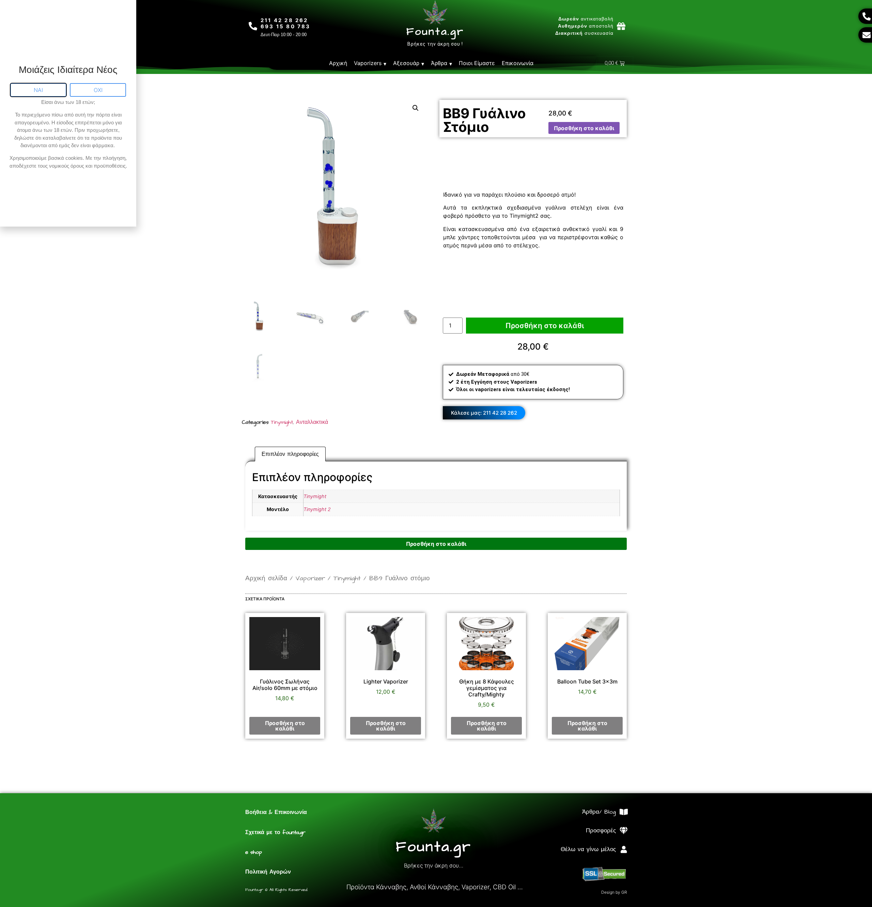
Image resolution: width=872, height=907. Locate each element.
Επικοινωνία (517, 63)
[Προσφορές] (623, 830)
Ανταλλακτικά (312, 422)
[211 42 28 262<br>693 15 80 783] (253, 26)
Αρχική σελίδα (266, 578)
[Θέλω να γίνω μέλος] (623, 849)
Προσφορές (601, 831)
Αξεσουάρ (406, 63)
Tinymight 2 (317, 509)
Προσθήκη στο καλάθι (584, 128)
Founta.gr (435, 31)
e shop (253, 852)
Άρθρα (439, 63)
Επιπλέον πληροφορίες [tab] (290, 454)
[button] (415, 108)
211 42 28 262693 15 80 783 (286, 23)
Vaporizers (368, 63)
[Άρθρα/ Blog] (623, 812)
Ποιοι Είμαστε (477, 63)
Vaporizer (310, 578)
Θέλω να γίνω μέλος (588, 849)
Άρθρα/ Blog (599, 812)
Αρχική (338, 63)
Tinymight (282, 422)
